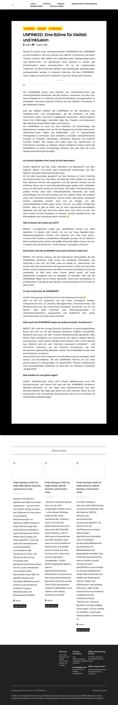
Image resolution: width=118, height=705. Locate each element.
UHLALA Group (36, 695)
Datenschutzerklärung (18, 690)
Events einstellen (78, 669)
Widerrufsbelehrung (40, 690)
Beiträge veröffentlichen (78, 672)
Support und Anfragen (63, 664)
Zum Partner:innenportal (79, 658)
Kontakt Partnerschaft (63, 660)
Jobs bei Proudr (64, 657)
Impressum (29, 690)
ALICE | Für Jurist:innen (95, 657)
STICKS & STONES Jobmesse (97, 669)
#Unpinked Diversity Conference (95, 673)
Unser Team (63, 655)
